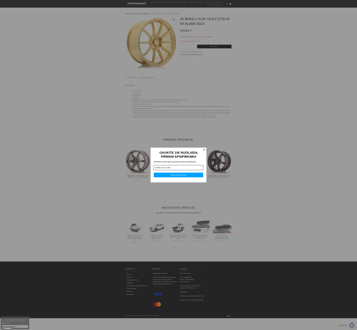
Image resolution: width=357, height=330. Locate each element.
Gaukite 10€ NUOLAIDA (179, 175)
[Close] (204, 150)
